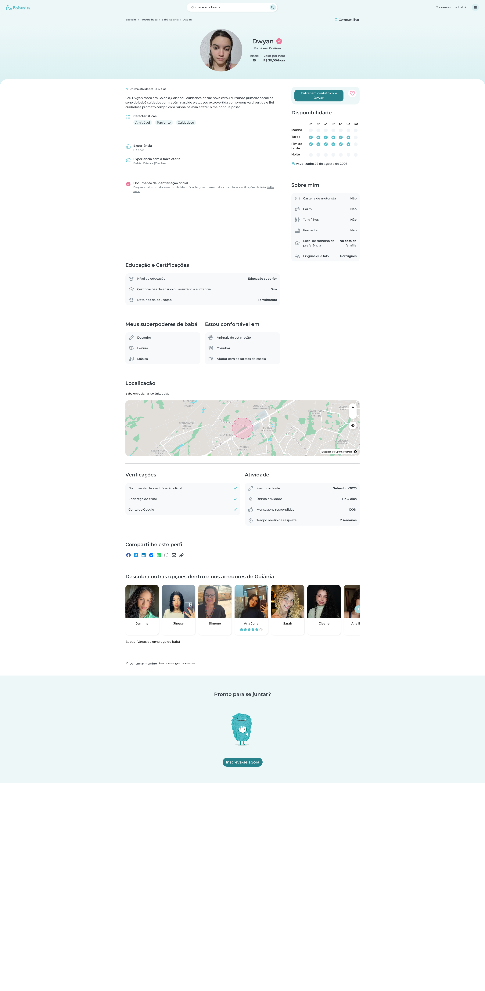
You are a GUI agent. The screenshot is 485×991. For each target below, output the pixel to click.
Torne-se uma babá (451, 7)
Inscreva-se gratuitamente (177, 663)
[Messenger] (151, 555)
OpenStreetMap (344, 452)
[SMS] (166, 555)
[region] (242, 428)
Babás (130, 641)
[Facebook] (128, 555)
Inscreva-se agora (242, 762)
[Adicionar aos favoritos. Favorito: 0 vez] (352, 93)
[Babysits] (18, 7)
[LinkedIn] (144, 555)
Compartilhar (348, 19)
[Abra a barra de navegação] (475, 7)
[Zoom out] (353, 415)
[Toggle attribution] (355, 452)
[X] (136, 555)
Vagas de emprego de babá (158, 641)
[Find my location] (353, 425)
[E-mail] (174, 555)
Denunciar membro (143, 663)
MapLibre (327, 452)
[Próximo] (358, 609)
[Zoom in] (353, 407)
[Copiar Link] (181, 555)
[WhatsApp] (159, 555)
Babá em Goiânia (267, 48)
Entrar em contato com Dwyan (319, 95)
